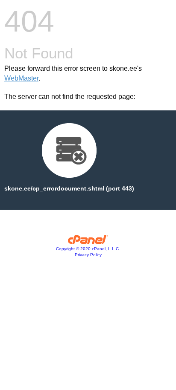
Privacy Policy (88, 254)
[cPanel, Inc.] (88, 241)
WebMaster (21, 78)
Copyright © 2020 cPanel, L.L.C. (88, 248)
